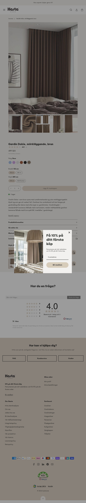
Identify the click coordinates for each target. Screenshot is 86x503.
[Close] (69, 232)
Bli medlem (57, 265)
